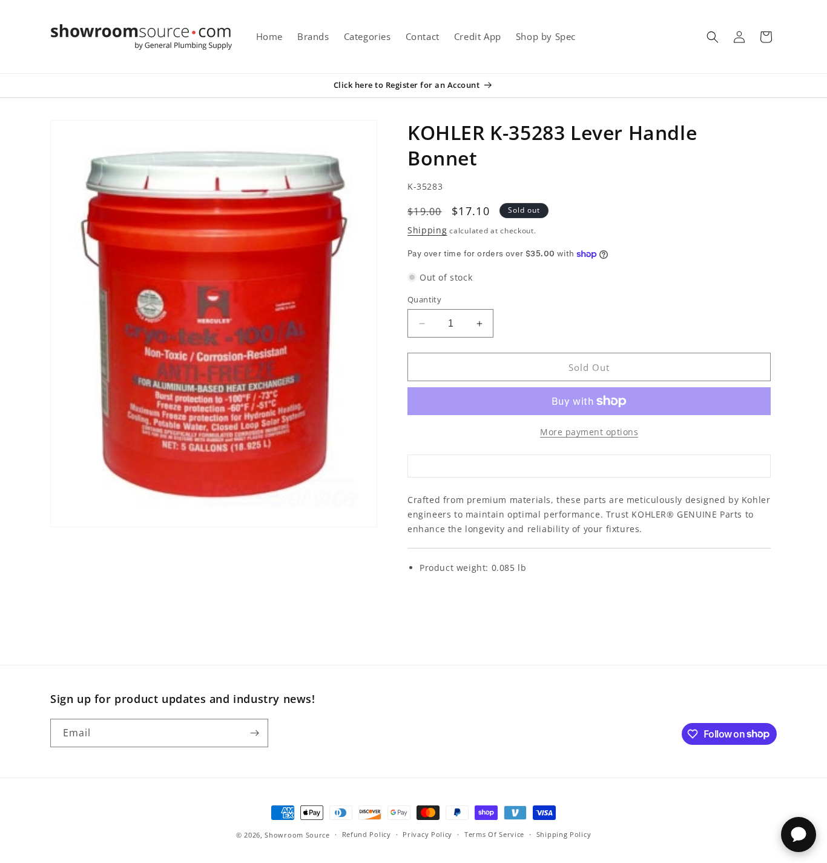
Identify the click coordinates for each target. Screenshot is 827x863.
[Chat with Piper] (798, 834)
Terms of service (494, 834)
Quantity (424, 299)
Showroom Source (297, 834)
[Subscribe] (254, 733)
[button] (712, 37)
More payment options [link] (589, 432)
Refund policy (366, 834)
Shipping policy (563, 834)
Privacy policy (427, 834)
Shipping (427, 230)
